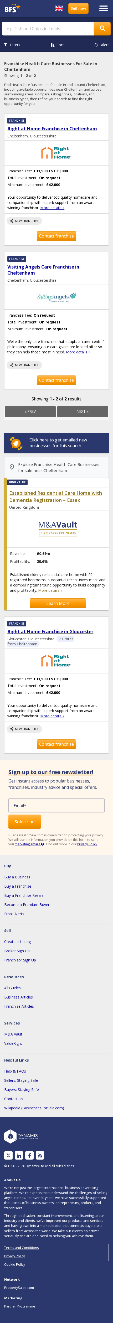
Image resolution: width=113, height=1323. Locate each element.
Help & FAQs (15, 1071)
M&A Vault (13, 1034)
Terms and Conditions (21, 1247)
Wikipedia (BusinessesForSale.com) (34, 1107)
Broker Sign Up (17, 950)
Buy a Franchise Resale (24, 895)
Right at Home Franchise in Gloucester (50, 632)
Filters (15, 44)
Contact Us (13, 1098)
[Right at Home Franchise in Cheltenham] (56, 152)
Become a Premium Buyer (26, 904)
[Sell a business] (78, 8)
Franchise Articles (19, 1006)
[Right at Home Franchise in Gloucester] (56, 660)
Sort (60, 44)
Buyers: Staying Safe (21, 1089)
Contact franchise (56, 236)
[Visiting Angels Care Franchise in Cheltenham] (56, 297)
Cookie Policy (14, 1264)
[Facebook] (29, 1155)
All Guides (12, 987)
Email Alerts (14, 913)
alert (105, 44)
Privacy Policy (87, 844)
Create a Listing (17, 941)
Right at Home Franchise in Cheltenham (52, 129)
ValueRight (13, 1043)
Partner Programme (19, 1306)
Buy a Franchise (17, 886)
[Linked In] (19, 1155)
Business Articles (18, 997)
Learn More (58, 603)
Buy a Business (17, 876)
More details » (52, 207)
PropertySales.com (19, 1287)
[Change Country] (59, 8)
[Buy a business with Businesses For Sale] (15, 8)
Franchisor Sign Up (20, 959)
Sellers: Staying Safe (21, 1080)
